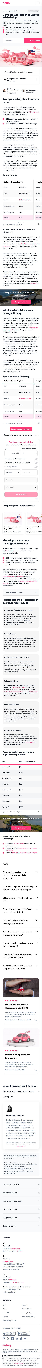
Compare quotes (21, 302)
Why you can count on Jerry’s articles (19, 1091)
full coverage (33, 112)
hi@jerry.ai (12, 1279)
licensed (29, 1349)
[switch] (36, 459)
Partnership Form (9, 1292)
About (24, 1305)
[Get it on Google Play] (23, 1333)
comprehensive (8, 576)
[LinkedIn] (12, 1338)
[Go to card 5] (23, 222)
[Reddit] (25, 1338)
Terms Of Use (27, 1309)
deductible (29, 742)
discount (33, 283)
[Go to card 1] (18, 222)
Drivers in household (29, 449)
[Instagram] (4, 1338)
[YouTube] (17, 1338)
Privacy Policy (26, 1313)
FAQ (4, 1305)
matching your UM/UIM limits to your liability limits (20, 691)
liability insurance (9, 551)
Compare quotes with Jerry (21, 429)
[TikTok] (21, 1338)
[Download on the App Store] (9, 1333)
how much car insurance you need (24, 853)
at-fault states (19, 844)
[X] (8, 1338)
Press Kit (6, 1313)
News (4, 1309)
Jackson (4, 767)
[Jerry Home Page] (6, 3)
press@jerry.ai (18, 1282)
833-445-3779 (15, 1248)
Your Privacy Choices (10, 1321)
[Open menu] (38, 3)
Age (5, 449)
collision (20, 576)
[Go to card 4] (22, 222)
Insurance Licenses (28, 1317)
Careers (5, 1317)
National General (25, 200)
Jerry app (19, 1251)
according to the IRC (20, 687)
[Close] (39, 1355)
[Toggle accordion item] (36, 592)
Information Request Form (12, 1289)
